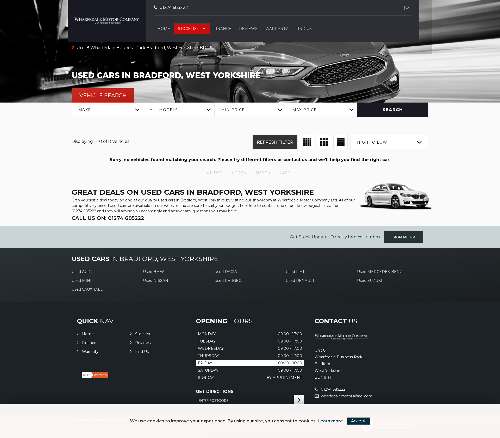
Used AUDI (82, 271)
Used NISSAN (155, 280)
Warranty (276, 28)
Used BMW (153, 271)
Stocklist (188, 28)
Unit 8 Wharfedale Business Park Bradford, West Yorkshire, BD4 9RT (147, 47)
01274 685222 (173, 7)
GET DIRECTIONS (215, 391)
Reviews (248, 28)
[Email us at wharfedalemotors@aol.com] (406, 7)
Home (164, 28)
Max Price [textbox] (304, 109)
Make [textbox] (84, 109)
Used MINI (81, 280)
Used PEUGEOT (229, 280)
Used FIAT (295, 271)
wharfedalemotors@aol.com (346, 396)
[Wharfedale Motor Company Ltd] (341, 339)
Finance (222, 28)
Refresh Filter (275, 142)
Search (393, 109)
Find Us (304, 28)
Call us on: (108, 218)
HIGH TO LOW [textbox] (372, 142)
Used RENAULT (300, 280)
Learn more (330, 420)
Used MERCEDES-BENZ (379, 271)
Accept (358, 420)
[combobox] (107, 110)
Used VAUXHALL (87, 289)
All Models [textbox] (164, 109)
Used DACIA (225, 271)
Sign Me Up (403, 237)
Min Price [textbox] (233, 109)
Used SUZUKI (369, 280)
